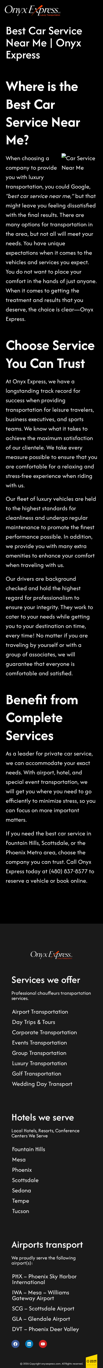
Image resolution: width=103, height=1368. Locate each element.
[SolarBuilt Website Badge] (91, 1361)
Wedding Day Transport (42, 1084)
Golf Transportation (36, 1073)
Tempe (20, 1200)
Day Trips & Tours (33, 1022)
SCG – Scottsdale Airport (43, 1308)
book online (71, 880)
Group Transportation (39, 1053)
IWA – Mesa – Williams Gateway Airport (40, 1295)
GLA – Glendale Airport (41, 1318)
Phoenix (22, 1169)
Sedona (21, 1190)
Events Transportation (39, 1042)
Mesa (19, 1159)
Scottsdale (25, 1180)
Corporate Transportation (44, 1032)
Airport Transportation (40, 1011)
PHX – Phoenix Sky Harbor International (44, 1279)
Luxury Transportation (39, 1063)
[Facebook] (15, 1344)
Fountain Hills (28, 1149)
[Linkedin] (29, 1344)
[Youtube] (43, 1344)
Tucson (20, 1211)
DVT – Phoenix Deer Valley (45, 1329)
